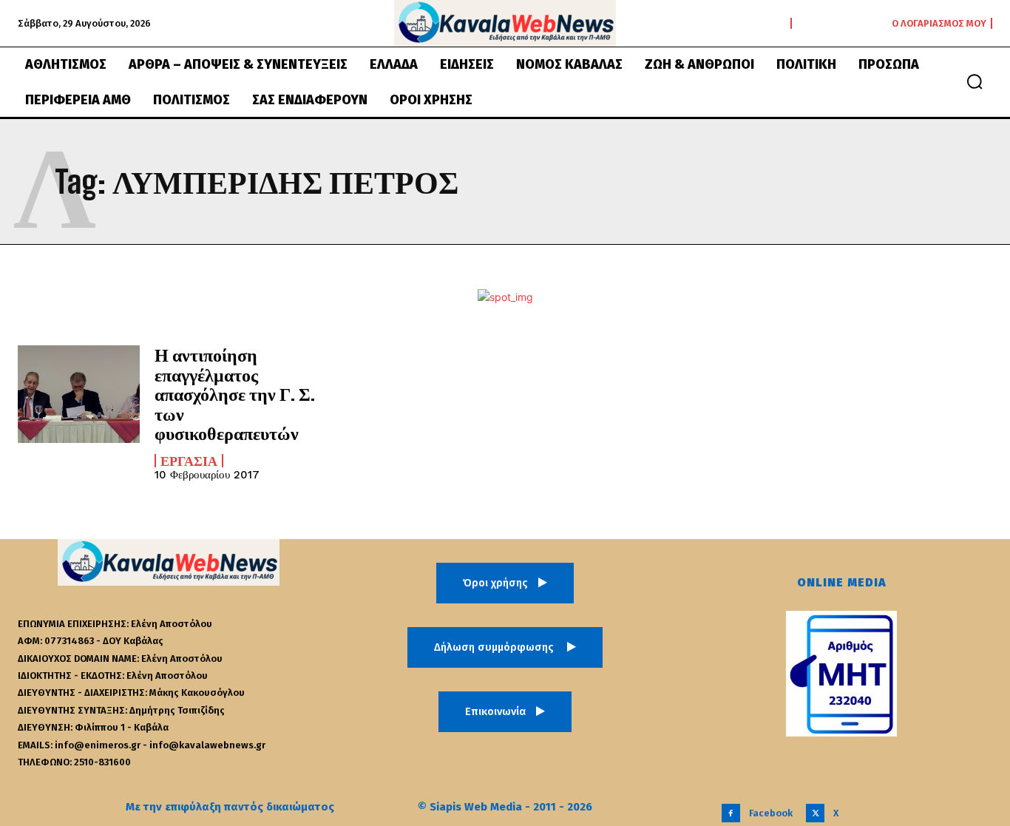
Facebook (771, 813)
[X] (815, 813)
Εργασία (188, 460)
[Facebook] (731, 813)
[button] (974, 81)
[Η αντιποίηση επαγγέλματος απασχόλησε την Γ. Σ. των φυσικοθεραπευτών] (79, 394)
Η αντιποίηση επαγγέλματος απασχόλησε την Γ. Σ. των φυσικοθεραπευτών (235, 394)
